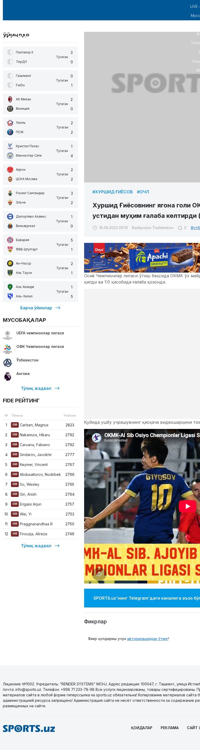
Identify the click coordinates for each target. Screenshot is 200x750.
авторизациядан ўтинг (147, 638)
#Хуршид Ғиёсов (112, 191)
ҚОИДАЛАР (141, 728)
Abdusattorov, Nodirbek (36, 474)
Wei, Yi (22, 514)
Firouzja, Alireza (29, 534)
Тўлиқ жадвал (36, 388)
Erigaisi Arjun (26, 504)
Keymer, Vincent (30, 464)
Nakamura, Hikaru (31, 435)
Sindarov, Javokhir (32, 454)
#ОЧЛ (143, 191)
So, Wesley (25, 484)
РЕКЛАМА (170, 728)
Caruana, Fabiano (31, 444)
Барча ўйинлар (36, 307)
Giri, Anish (24, 494)
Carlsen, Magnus (30, 425)
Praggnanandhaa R (32, 524)
